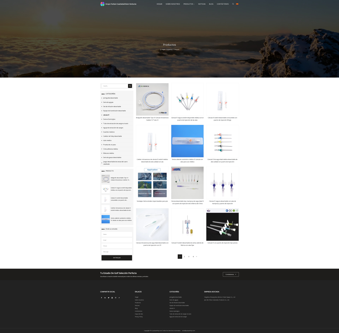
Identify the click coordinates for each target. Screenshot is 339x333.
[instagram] (115, 297)
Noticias (202, 4)
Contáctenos (223, 4)
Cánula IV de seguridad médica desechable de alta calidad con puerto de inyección (222, 160)
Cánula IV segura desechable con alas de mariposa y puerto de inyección (222, 202)
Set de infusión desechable (112, 106)
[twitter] (108, 297)
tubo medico (107, 140)
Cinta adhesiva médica (110, 149)
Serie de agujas (108, 102)
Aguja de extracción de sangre (113, 128)
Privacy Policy (139, 316)
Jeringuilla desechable (110, 98)
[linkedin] (105, 297)
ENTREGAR (117, 258)
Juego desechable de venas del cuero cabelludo (115, 163)
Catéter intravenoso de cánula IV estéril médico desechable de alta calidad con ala (152, 160)
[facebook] (101, 297)
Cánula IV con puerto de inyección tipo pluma (222, 243)
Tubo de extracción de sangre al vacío (115, 123)
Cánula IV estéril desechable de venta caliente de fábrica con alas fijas (187, 244)
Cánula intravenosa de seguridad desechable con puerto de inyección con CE (152, 244)
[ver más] (152, 99)
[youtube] (112, 297)
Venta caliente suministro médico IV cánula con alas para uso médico (187, 160)
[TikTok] (119, 297)
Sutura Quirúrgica (109, 119)
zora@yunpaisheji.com (188, 330)
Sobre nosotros (173, 4)
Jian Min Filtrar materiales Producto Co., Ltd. (216, 300)
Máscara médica (108, 153)
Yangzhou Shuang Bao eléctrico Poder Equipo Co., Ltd (219, 297)
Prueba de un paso (109, 145)
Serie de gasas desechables (112, 157)
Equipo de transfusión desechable (114, 111)
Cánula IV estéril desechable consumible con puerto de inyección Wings (222, 119)
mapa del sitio (139, 314)
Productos (188, 4)
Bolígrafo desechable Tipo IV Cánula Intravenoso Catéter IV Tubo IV (152, 119)
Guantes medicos (109, 132)
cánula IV (176, 49)
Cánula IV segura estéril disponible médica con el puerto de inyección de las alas (187, 119)
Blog (211, 4)
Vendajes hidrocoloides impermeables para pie (152, 201)
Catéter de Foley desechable (112, 136)
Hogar (159, 4)
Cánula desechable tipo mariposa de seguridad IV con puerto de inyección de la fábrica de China (187, 202)
